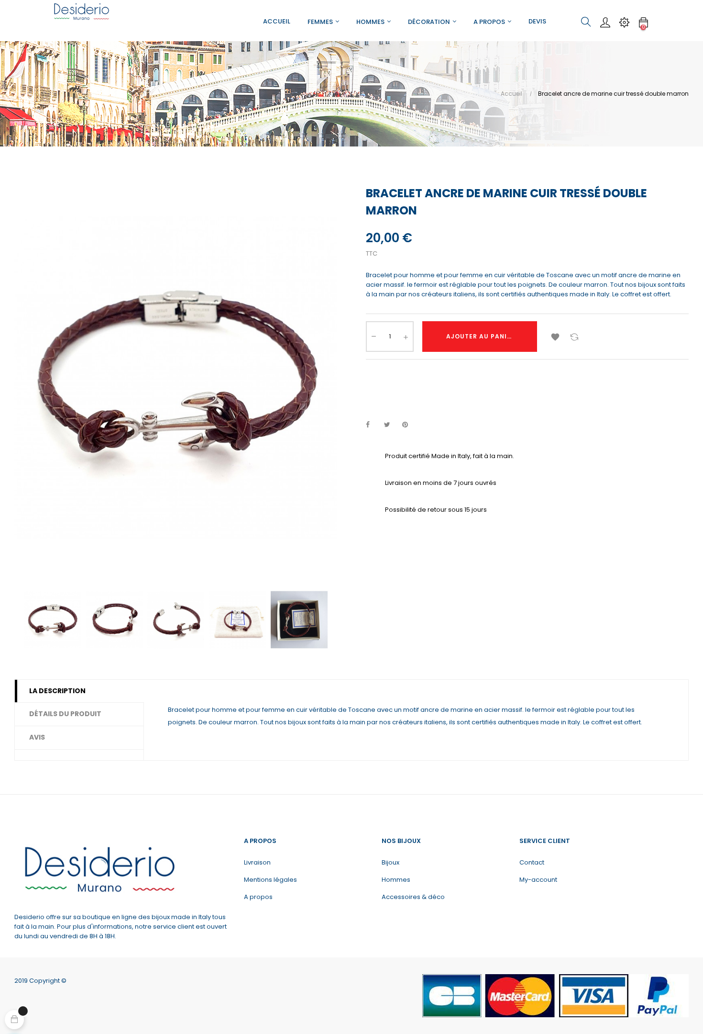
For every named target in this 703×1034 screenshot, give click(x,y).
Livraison (257, 862)
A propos (258, 896)
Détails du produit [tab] (65, 714)
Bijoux (390, 862)
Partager (373, 425)
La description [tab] (57, 691)
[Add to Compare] (574, 336)
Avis (37, 737)
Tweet (391, 425)
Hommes (396, 879)
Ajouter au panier (480, 336)
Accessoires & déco (413, 896)
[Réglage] (624, 22)
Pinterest (409, 425)
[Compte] (605, 22)
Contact (531, 862)
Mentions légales (270, 879)
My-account (538, 879)
